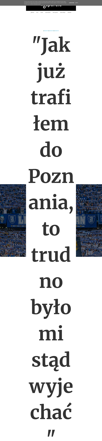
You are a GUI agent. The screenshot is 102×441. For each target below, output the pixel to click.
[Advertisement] (51, 22)
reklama (69, 12)
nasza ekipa (62, 12)
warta (42, 12)
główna (32, 12)
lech (37, 12)
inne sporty (55, 12)
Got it (76, 2)
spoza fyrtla (47, 12)
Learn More (71, 2)
